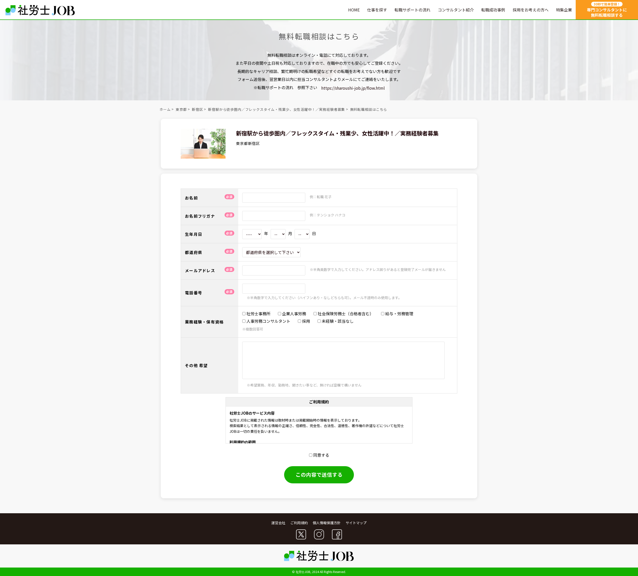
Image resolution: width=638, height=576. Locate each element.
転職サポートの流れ (412, 10)
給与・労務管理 (398, 314)
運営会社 (278, 522)
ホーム (165, 109)
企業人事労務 (293, 314)
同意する (320, 455)
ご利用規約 (299, 522)
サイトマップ (356, 522)
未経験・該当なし (337, 321)
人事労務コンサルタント (267, 321)
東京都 (181, 109)
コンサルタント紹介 (456, 10)
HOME (354, 10)
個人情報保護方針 (327, 522)
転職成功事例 (493, 10)
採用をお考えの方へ (531, 10)
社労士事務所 (257, 314)
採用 (305, 321)
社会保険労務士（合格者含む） (345, 314)
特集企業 (564, 10)
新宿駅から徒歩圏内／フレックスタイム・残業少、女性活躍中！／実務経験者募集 (276, 109)
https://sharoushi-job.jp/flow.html (353, 88)
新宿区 (197, 109)
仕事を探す (377, 10)
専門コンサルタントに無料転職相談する (607, 10)
